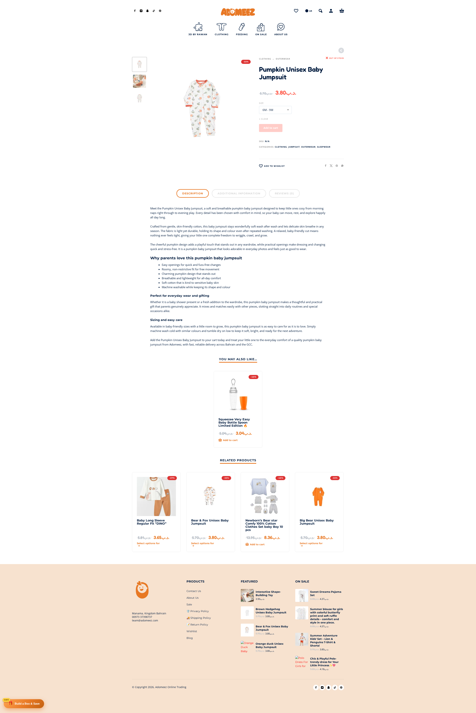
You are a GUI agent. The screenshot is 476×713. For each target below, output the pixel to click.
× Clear (263, 118)
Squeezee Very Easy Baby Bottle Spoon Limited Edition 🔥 (234, 422)
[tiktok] (154, 11)
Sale (189, 604)
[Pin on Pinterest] (335, 165)
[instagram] (141, 11)
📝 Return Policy (197, 624)
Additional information (239, 193)
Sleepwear (323, 146)
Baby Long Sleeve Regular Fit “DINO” (151, 522)
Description (192, 193)
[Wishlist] (296, 11)
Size (261, 103)
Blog (189, 638)
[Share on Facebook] (324, 165)
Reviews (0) (284, 193)
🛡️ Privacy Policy (197, 611)
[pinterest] (160, 11)
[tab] (192, 194)
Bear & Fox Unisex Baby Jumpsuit (210, 522)
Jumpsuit (294, 146)
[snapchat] (147, 11)
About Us (192, 597)
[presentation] (158, 108)
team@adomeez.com (145, 620)
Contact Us (193, 591)
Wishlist (191, 631)
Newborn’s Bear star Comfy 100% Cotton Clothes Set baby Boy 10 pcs (264, 525)
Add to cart (270, 128)
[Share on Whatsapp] (341, 165)
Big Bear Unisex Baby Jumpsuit (317, 522)
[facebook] (135, 11)
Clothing (265, 58)
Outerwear (283, 58)
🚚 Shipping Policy (198, 618)
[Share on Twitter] (330, 165)
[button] (320, 11)
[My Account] (331, 11)
